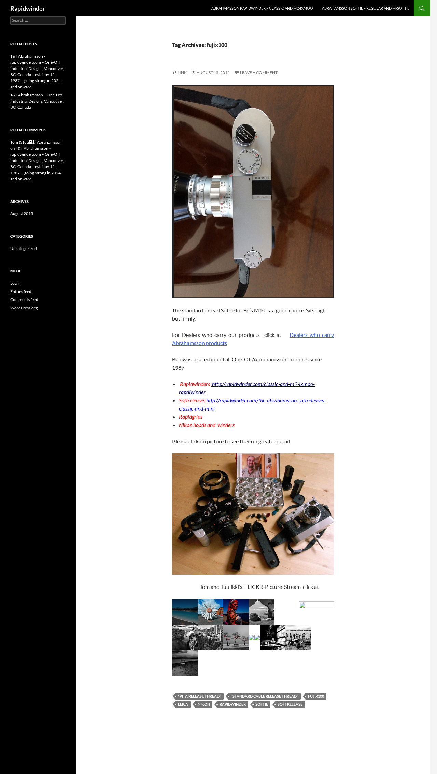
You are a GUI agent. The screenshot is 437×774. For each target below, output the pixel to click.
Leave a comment (259, 72)
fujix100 (316, 696)
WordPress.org (24, 307)
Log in (15, 283)
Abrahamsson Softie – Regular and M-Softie (365, 8)
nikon (204, 704)
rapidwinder (233, 704)
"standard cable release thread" (264, 696)
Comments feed (24, 299)
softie (261, 704)
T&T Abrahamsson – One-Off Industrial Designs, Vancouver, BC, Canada (37, 101)
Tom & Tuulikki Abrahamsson (36, 142)
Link (182, 72)
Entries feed (20, 291)
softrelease (290, 704)
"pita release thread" (199, 696)
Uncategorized (23, 248)
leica (183, 704)
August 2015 (21, 213)
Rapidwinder (27, 8)
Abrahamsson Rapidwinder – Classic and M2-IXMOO (262, 8)
